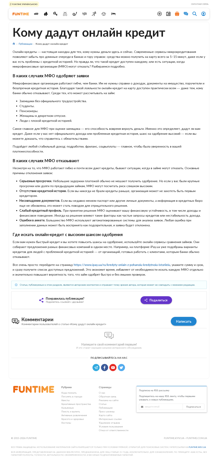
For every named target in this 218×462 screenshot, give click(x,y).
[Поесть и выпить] (84, 13)
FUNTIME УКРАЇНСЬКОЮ (24, 4)
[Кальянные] (75, 13)
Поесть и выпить (70, 411)
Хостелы (66, 422)
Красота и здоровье (72, 418)
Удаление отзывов (109, 422)
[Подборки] (177, 13)
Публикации (25, 43)
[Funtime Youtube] (113, 367)
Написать (183, 321)
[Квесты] (55, 13)
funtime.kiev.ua (197, 447)
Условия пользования (111, 426)
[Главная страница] (13, 43)
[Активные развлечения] (94, 13)
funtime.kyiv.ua (174, 438)
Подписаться (193, 406)
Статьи (102, 403)
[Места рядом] (160, 13)
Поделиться (158, 300)
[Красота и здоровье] (103, 13)
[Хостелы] (113, 13)
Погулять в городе (71, 396)
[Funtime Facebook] (105, 367)
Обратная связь (200, 4)
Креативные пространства (76, 403)
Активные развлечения (74, 415)
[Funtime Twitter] (122, 367)
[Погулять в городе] (45, 13)
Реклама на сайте (109, 400)
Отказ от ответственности (113, 430)
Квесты (65, 400)
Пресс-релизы (107, 411)
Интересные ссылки (110, 418)
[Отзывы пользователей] (186, 13)
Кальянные (67, 407)
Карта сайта (105, 415)
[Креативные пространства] (65, 13)
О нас (102, 392)
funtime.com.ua (196, 438)
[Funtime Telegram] (96, 367)
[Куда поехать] (36, 13)
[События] (168, 13)
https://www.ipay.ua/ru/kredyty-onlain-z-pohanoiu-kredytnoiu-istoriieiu (122, 265)
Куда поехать (69, 392)
